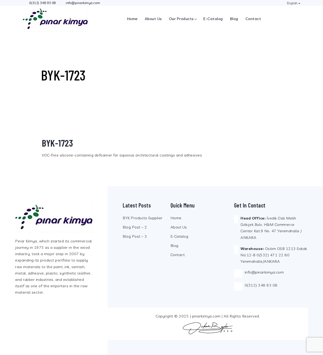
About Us (153, 18)
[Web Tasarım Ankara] (207, 328)
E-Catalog (213, 18)
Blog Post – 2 (135, 227)
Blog (234, 18)
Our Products (181, 18)
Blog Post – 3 (135, 236)
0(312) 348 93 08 (42, 3)
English (292, 3)
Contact (253, 18)
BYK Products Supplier (143, 218)
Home (132, 18)
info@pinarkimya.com (264, 272)
